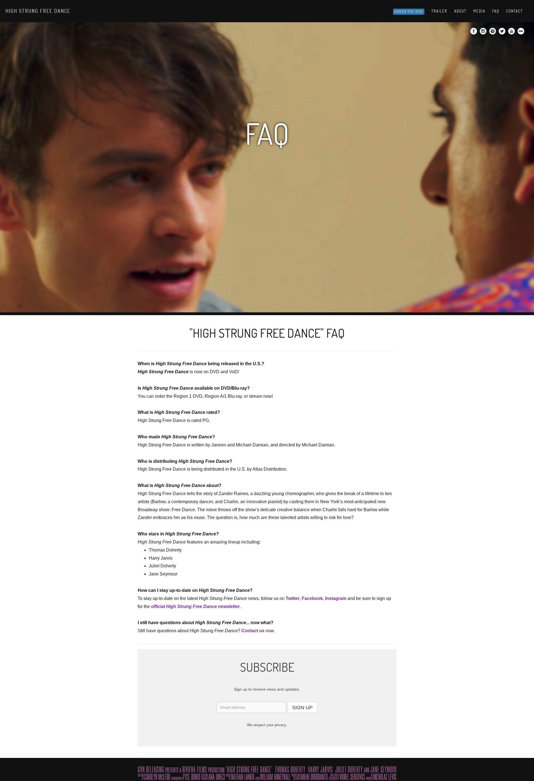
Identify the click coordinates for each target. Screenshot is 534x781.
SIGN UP (302, 707)
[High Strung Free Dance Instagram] (484, 33)
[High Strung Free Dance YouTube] (512, 33)
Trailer (439, 11)
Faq (495, 11)
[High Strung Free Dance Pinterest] (493, 33)
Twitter (293, 598)
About (460, 11)
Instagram (335, 598)
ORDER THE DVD (409, 11)
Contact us (252, 630)
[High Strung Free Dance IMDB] (522, 33)
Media (479, 11)
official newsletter (195, 606)
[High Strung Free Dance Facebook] (474, 33)
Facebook (312, 598)
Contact (514, 11)
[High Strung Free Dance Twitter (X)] (503, 33)
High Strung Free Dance (38, 11)
